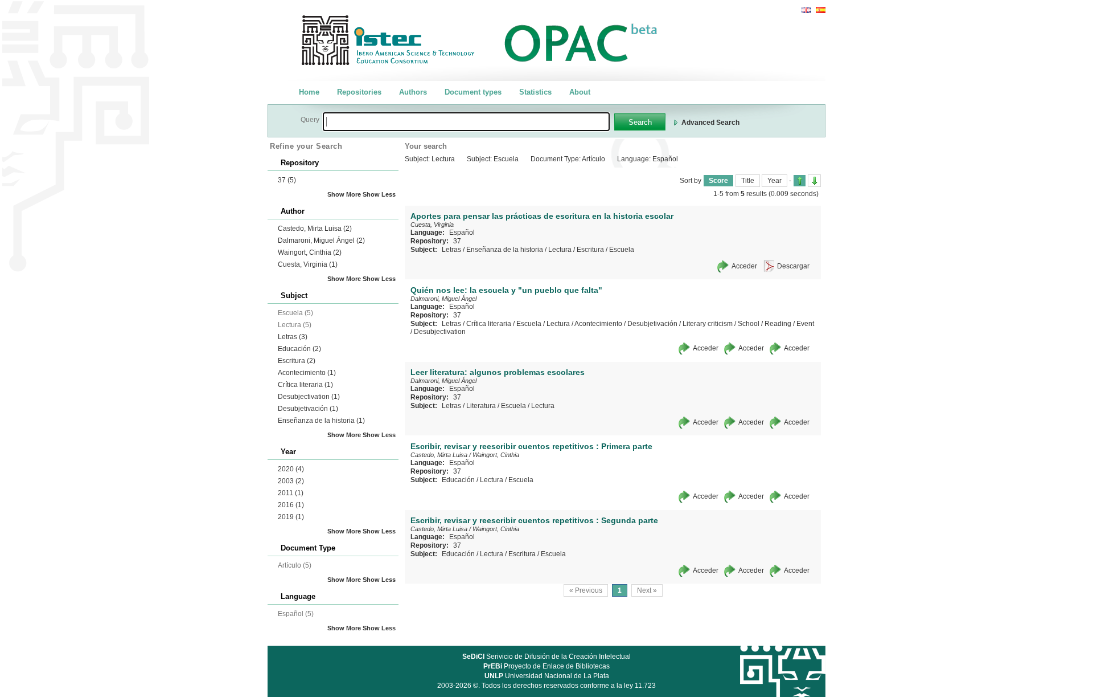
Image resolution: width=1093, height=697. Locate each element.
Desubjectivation (309, 397)
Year (774, 181)
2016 (291, 505)
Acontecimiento (307, 373)
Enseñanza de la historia (321, 421)
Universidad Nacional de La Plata (546, 676)
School (748, 324)
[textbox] (466, 121)
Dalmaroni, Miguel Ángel (321, 240)
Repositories (359, 92)
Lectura (560, 250)
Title (747, 181)
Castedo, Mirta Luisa (315, 229)
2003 (291, 481)
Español (462, 233)
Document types (473, 92)
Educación (299, 349)
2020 (291, 469)
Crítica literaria (305, 385)
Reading (778, 324)
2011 (290, 493)
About (579, 92)
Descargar (793, 266)
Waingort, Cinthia (310, 252)
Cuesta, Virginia (308, 264)
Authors (413, 92)
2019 (291, 517)
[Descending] (814, 180)
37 (287, 180)
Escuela (621, 250)
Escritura (296, 361)
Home (309, 92)
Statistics (535, 92)
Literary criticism (708, 324)
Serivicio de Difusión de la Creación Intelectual (546, 657)
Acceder (744, 266)
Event (805, 324)
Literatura (481, 406)
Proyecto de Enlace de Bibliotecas (546, 666)
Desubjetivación (308, 409)
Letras (292, 337)
